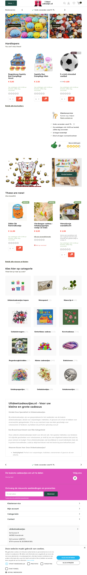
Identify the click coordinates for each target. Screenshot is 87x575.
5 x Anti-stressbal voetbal (68, 75)
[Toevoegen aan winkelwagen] (19, 99)
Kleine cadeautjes (45, 360)
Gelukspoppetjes (19, 389)
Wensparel (45, 300)
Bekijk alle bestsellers (14, 106)
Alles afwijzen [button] (68, 563)
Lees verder (30, 560)
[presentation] (23, 10)
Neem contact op (66, 118)
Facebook (75, 478)
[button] (29, 572)
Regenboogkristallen (19, 360)
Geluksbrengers (19, 332)
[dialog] (43, 560)
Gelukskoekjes (45, 389)
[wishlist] (74, 3)
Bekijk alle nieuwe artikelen (16, 262)
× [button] (84, 548)
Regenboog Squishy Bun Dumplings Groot (17, 76)
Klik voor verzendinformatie (42, 236)
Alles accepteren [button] (68, 558)
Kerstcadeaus (70, 332)
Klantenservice (10, 10)
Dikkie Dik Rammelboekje (14, 224)
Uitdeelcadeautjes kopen (18, 301)
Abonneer (51, 494)
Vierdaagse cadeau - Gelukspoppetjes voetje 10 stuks (43, 225)
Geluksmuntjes (70, 389)
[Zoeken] (64, 3)
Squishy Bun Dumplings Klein (41, 75)
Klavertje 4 (70, 300)
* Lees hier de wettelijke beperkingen (17, 498)
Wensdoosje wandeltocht (65, 224)
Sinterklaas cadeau (44, 332)
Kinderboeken (67, 172)
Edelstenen (70, 360)
